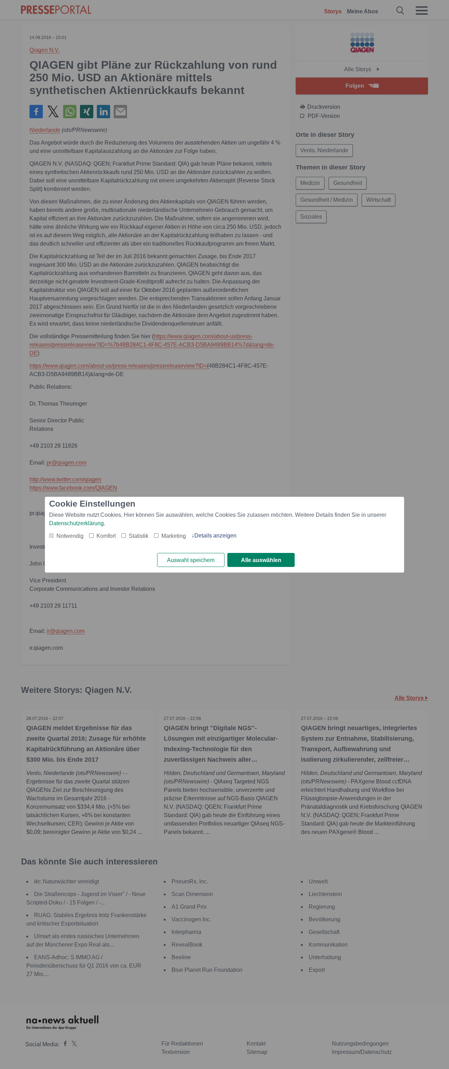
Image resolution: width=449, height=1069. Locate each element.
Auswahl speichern (191, 560)
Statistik (138, 536)
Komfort (106, 536)
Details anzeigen (215, 536)
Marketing (173, 536)
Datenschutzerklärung (76, 523)
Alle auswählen (261, 560)
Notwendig (69, 536)
